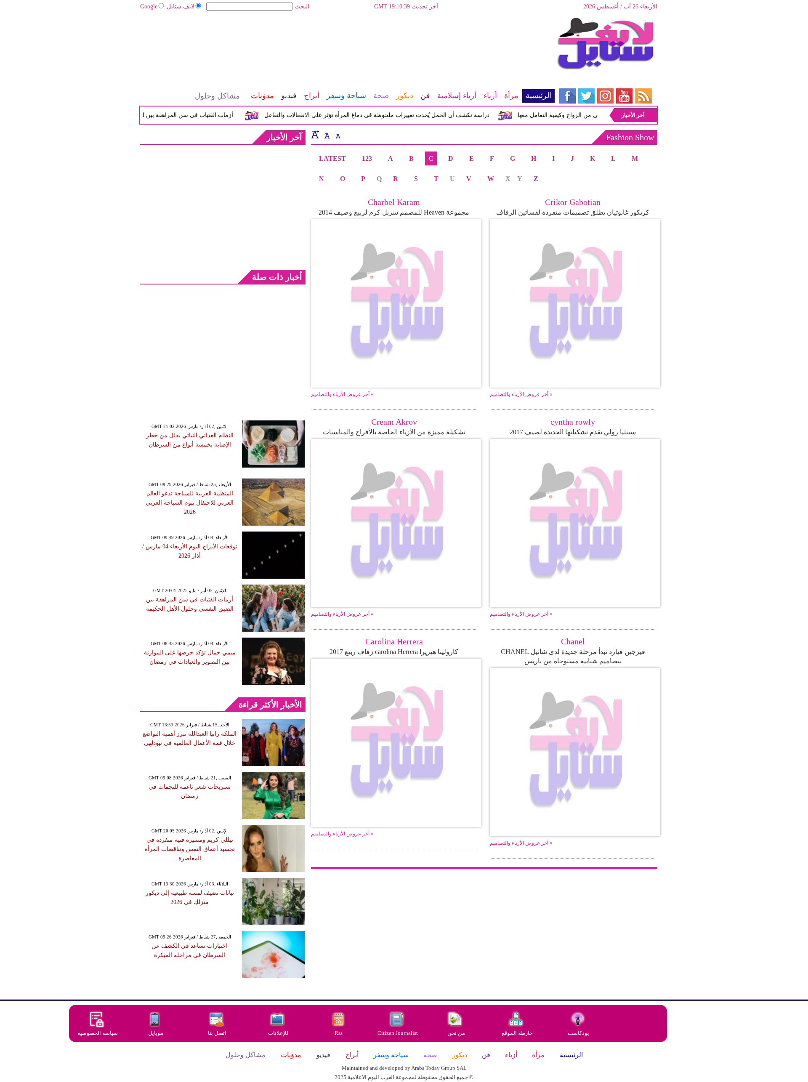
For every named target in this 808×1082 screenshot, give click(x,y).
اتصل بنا (217, 1033)
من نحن (456, 1033)
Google (148, 6)
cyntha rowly (572, 421)
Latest (332, 158)
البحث (302, 6)
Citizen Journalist (397, 1033)
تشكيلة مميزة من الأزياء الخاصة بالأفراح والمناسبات (394, 432)
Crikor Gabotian (573, 202)
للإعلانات (278, 1033)
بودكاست (578, 1033)
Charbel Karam (394, 202)
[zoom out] (338, 134)
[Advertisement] (347, 44)
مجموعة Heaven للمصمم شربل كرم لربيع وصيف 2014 (394, 212)
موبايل (156, 1033)
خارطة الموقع (517, 1033)
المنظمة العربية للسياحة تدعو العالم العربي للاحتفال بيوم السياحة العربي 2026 (190, 502)
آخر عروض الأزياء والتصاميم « (342, 394)
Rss (339, 1033)
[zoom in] (315, 134)
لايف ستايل (180, 6)
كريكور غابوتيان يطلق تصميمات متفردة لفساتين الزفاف (572, 212)
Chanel (573, 641)
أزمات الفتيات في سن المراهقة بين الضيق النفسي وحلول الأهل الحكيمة (158, 115)
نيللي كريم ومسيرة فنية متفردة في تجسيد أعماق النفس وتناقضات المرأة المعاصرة (190, 849)
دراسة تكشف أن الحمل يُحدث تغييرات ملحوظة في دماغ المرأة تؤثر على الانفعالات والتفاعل (389, 115)
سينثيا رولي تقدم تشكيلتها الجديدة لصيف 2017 (573, 432)
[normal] (326, 134)
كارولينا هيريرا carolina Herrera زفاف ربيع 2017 (394, 651)
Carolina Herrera (394, 641)
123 (367, 158)
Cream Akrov (394, 421)
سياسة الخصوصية (97, 1033)
